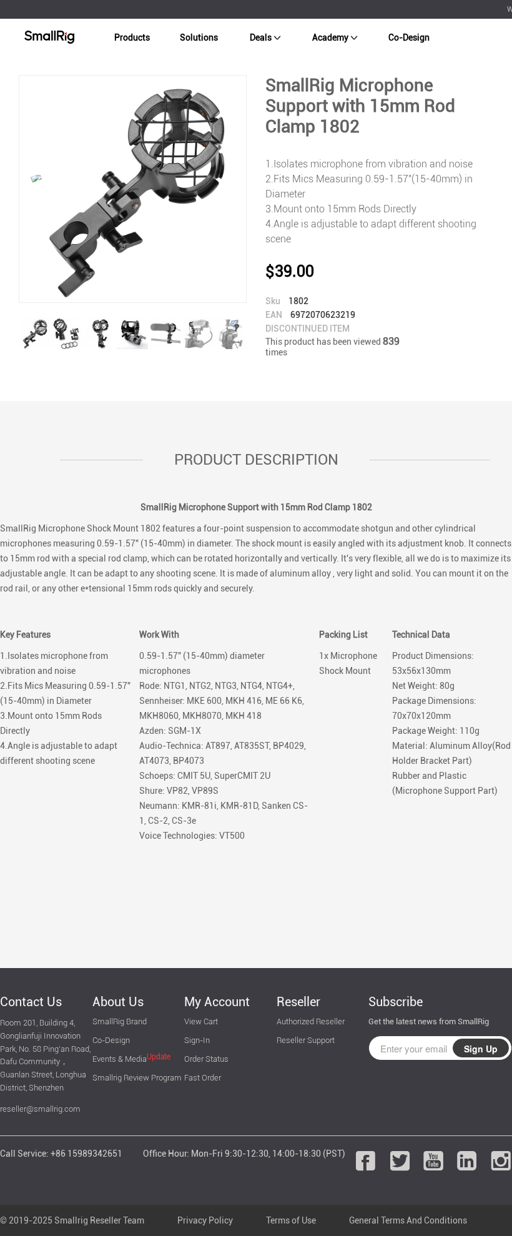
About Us (118, 1001)
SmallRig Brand (119, 1021)
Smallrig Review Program (137, 1077)
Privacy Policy (205, 1220)
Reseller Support (306, 1040)
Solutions (199, 37)
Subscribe (395, 1001)
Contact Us (31, 1001)
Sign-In (197, 1040)
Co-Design (409, 37)
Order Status (206, 1059)
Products (132, 37)
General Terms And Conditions (408, 1220)
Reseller (298, 1001)
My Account (217, 1001)
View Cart (201, 1021)
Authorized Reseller (311, 1021)
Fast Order (202, 1077)
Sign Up (481, 1048)
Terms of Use (291, 1220)
